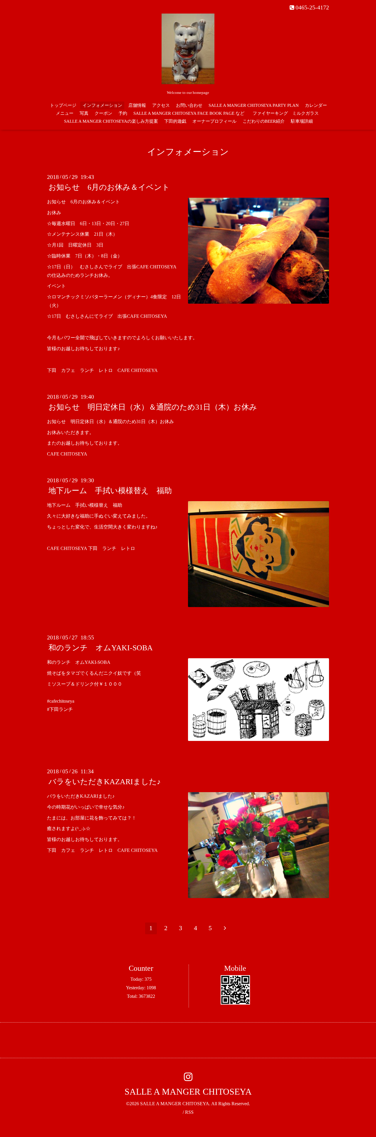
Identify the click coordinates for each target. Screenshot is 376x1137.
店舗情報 (137, 105)
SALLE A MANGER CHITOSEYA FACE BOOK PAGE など (188, 113)
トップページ (63, 105)
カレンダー (316, 105)
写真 (84, 113)
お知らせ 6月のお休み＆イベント (109, 187)
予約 (122, 113)
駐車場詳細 (302, 121)
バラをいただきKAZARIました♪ (104, 781)
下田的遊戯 (175, 121)
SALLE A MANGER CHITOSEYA (188, 1091)
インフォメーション (102, 105)
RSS (189, 1112)
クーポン (103, 113)
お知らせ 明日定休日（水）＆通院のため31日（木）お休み (152, 407)
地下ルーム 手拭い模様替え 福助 (110, 490)
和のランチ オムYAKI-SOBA (100, 648)
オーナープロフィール (214, 121)
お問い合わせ (189, 105)
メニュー (64, 113)
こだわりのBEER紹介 (264, 121)
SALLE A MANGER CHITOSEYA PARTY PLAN (254, 105)
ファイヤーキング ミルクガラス (288, 113)
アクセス (161, 105)
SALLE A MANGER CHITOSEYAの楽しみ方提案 (111, 121)
